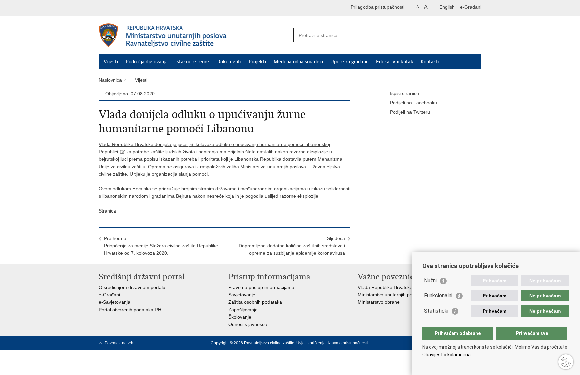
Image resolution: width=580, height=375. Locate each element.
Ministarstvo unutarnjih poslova (391, 294)
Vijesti (111, 62)
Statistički (436, 311)
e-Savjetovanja (114, 302)
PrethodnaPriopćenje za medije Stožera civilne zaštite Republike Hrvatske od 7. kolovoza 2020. (161, 246)
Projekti (257, 62)
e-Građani (470, 7)
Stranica (107, 211)
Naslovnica (110, 80)
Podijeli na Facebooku (413, 102)
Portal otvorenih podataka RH (130, 309)
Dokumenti (228, 62)
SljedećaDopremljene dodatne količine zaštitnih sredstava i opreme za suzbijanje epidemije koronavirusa (292, 246)
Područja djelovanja (147, 62)
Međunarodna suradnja (298, 62)
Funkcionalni (438, 295)
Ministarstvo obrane (379, 302)
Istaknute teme (192, 62)
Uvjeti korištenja (311, 343)
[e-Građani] (127, 7)
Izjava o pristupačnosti (348, 343)
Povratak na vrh (119, 343)
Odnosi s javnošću (247, 324)
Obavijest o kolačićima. (447, 354)
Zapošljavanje (243, 309)
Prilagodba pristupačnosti (377, 7)
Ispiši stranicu (404, 93)
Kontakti (430, 62)
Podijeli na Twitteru (410, 112)
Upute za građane (349, 62)
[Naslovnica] (194, 35)
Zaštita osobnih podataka (255, 302)
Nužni (430, 280)
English (447, 7)
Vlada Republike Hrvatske (385, 287)
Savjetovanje (241, 294)
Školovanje (239, 317)
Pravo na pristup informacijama (261, 287)
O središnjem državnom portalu (132, 287)
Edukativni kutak (394, 62)
